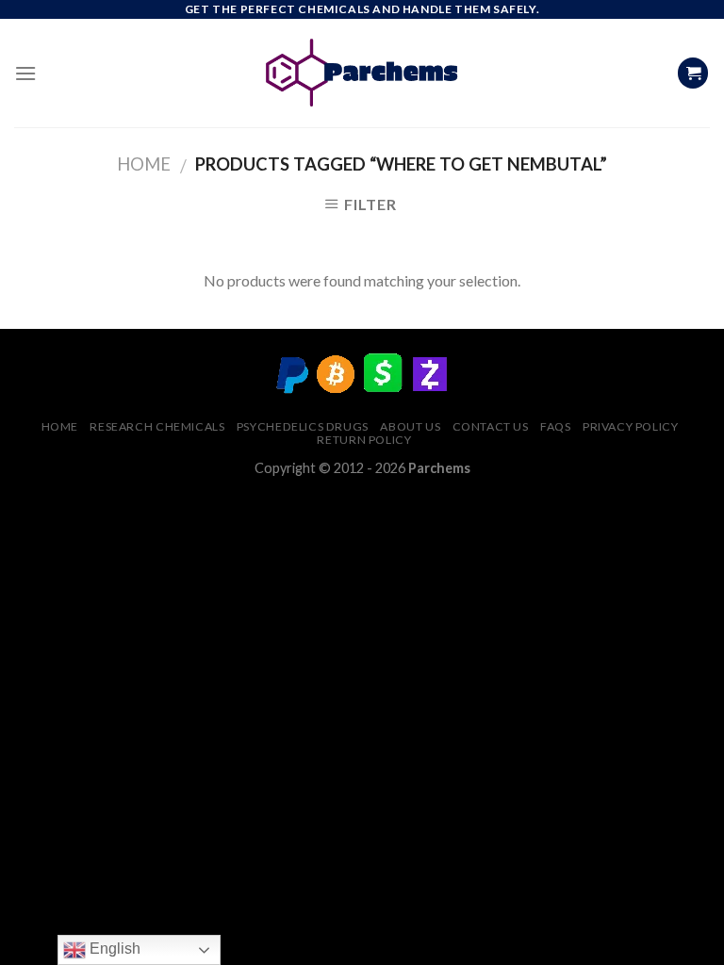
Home (144, 164)
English (113, 948)
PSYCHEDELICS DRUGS (303, 426)
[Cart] (693, 73)
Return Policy (364, 440)
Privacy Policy (631, 426)
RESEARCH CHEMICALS (157, 426)
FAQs (555, 426)
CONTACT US (490, 426)
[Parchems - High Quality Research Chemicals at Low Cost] (362, 72)
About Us (410, 426)
